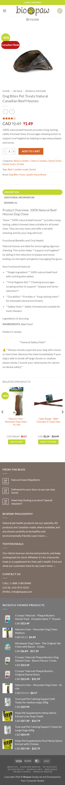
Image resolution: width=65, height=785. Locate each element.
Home (6, 91)
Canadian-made (20, 169)
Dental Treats (55, 160)
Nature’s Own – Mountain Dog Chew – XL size (16, 421)
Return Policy (16, 769)
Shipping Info (34, 769)
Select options (48, 442)
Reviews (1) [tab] (10, 202)
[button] (4, 11)
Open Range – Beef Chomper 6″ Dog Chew (48, 420)
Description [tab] (11, 192)
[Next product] (5, 111)
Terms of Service (42, 771)
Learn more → (40, 535)
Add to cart (31, 151)
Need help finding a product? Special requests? (31, 502)
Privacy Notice (22, 771)
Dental (32, 169)
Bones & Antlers (36, 91)
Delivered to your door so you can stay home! (33, 491)
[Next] (62, 418)
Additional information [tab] (19, 197)
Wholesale (50, 769)
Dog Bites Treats (17, 174)
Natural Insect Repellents (25, 479)
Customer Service (30, 767)
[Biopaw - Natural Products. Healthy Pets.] (32, 10)
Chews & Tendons (38, 160)
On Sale (17, 91)
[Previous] (3, 418)
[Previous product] (11, 111)
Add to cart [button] (16, 442)
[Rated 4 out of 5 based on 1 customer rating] (32, 118)
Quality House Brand (36, 174)
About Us (12, 767)
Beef (10, 169)
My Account (50, 767)
